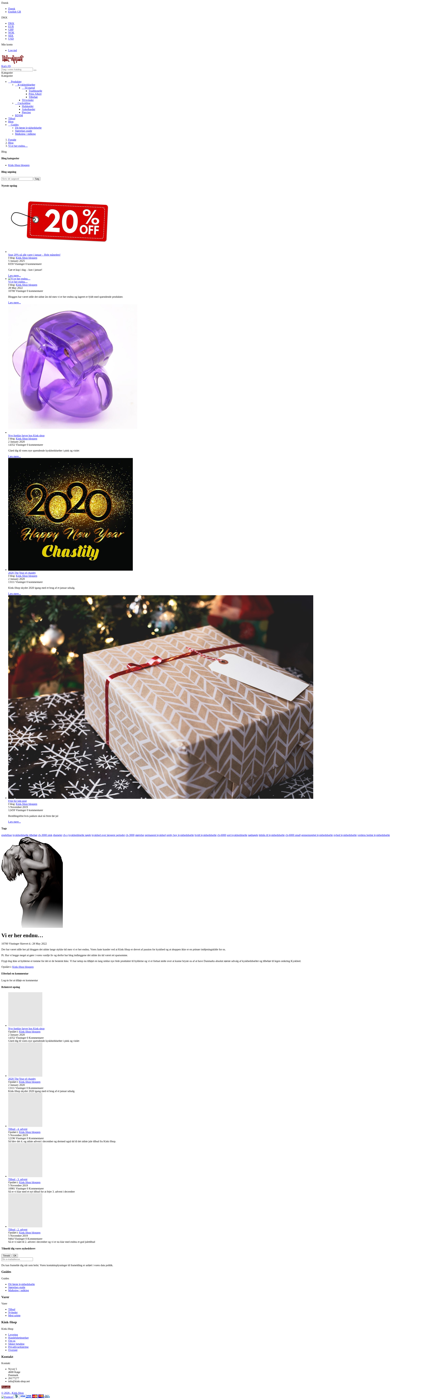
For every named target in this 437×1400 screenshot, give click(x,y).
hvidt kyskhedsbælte (206, 835)
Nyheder (13, 1312)
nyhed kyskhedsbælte (345, 835)
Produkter (16, 81)
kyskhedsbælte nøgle (79, 835)
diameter (57, 835)
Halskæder (27, 106)
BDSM (19, 115)
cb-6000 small (293, 835)
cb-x (65, 835)
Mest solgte (14, 1315)
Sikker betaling (16, 1343)
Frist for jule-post (17, 800)
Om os (11, 1340)
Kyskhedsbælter (26, 84)
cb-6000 (221, 835)
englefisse (6, 835)
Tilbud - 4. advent (17, 1129)
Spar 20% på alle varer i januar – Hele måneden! (34, 254)
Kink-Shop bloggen (19, 165)
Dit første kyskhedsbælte (28, 127)
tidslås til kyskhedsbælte (272, 835)
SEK (10, 35)
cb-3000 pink (45, 835)
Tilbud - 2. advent (17, 1229)
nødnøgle (253, 835)
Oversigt (12, 1350)
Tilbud (11, 118)
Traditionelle (35, 90)
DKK (11, 23)
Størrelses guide (23, 130)
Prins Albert (35, 93)
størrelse (139, 835)
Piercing (26, 112)
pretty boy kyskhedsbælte (180, 835)
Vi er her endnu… (18, 281)
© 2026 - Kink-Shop (12, 1392)
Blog (10, 121)
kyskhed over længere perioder (108, 835)
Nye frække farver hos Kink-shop (26, 435)
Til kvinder (28, 100)
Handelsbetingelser (18, 1337)
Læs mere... (14, 275)
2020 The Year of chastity (22, 572)
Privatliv (5, 1387)
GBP (11, 29)
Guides (15, 124)
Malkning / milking (25, 133)
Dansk (11, 8)
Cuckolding (24, 103)
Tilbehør (33, 97)
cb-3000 (130, 835)
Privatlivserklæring (18, 1346)
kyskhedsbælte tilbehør (25, 835)
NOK (11, 32)
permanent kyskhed (155, 835)
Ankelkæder (28, 109)
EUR (11, 26)
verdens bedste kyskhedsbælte (373, 835)
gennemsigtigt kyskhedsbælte (317, 835)
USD (11, 38)
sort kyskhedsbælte (237, 835)
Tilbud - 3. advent (17, 1179)
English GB (14, 11)
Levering (13, 1334)
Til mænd (30, 87)
